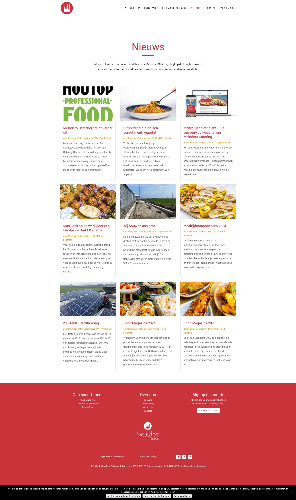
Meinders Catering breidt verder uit (88, 130)
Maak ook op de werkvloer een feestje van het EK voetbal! (86, 228)
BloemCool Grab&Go (174, 8)
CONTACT (212, 8)
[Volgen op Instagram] (184, 457)
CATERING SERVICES (148, 8)
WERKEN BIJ (226, 8)
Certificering (148, 403)
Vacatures (148, 407)
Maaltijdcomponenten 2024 (204, 226)
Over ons (148, 394)
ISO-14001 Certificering (81, 323)
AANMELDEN (208, 410)
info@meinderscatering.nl (192, 466)
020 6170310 (170, 466)
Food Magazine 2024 (139, 323)
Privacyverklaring (148, 456)
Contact (148, 410)
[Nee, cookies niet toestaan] (292, 492)
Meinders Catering (77, 138)
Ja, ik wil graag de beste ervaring (123, 496)
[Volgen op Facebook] (190, 457)
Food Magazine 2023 (199, 323)
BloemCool (87, 407)
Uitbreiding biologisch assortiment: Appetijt (140, 130)
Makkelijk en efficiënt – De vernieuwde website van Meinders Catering (203, 132)
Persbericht (105, 138)
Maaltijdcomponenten (87, 403)
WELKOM (129, 8)
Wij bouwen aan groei (140, 226)
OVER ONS (195, 8)
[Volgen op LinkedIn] (178, 457)
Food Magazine (88, 399)
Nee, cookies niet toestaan (157, 496)
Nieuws (148, 399)
